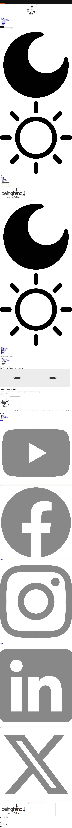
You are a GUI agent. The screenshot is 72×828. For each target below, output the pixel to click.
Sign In (10, 366)
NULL (3, 181)
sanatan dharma (4, 180)
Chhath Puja (4, 179)
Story (3, 178)
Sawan (3, 177)
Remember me (3, 822)
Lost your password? (3, 824)
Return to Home (2, 395)
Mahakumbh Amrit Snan (5, 182)
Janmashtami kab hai (5, 183)
